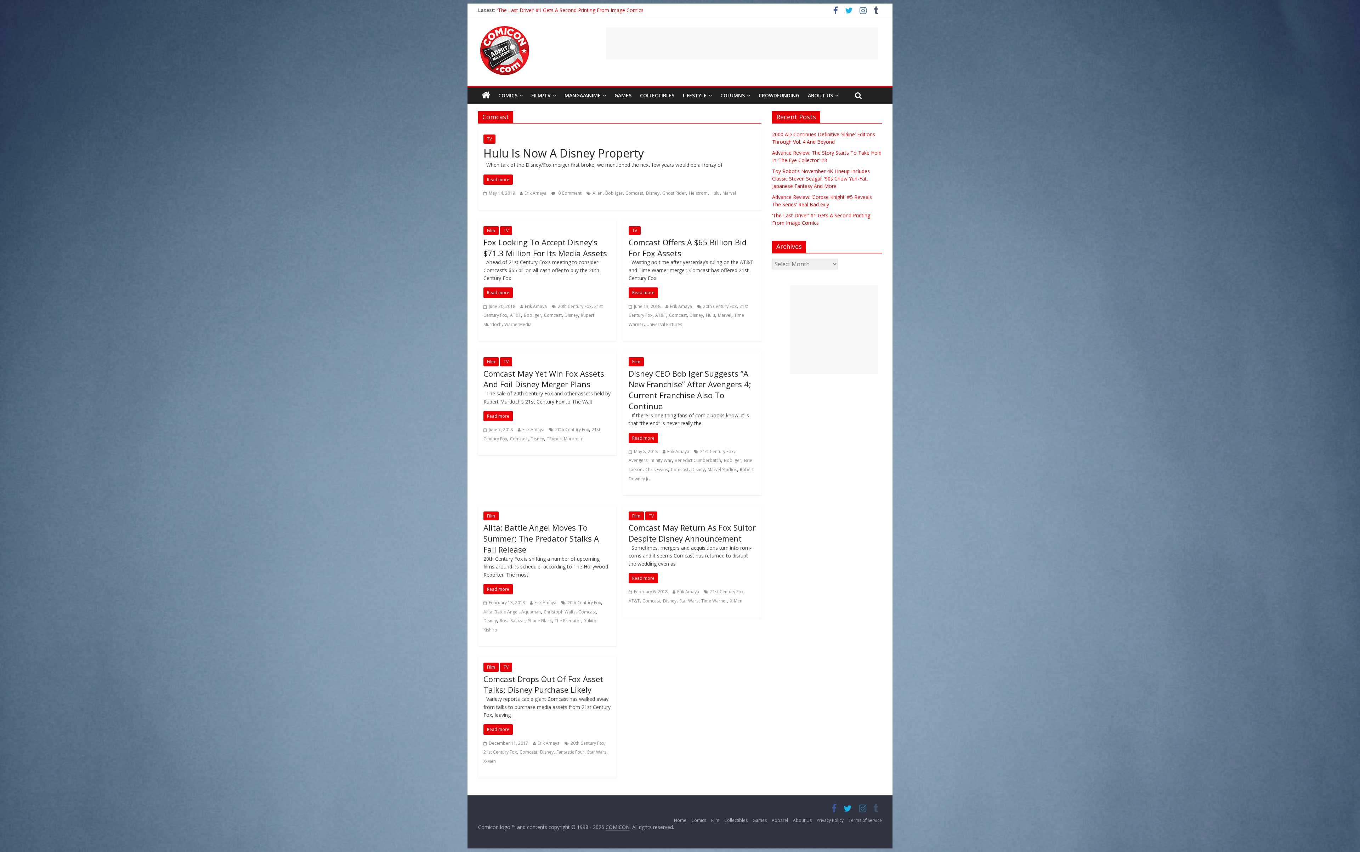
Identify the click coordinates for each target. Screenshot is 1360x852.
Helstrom (698, 193)
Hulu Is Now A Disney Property (563, 153)
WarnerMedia (518, 324)
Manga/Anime (583, 95)
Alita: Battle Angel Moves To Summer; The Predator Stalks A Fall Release (541, 538)
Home (680, 820)
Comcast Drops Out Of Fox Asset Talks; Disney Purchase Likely (543, 684)
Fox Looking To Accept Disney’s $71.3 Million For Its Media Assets (545, 247)
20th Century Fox (574, 306)
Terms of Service (865, 820)
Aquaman (531, 612)
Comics (507, 95)
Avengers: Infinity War (650, 460)
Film (491, 231)
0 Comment (569, 193)
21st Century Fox (716, 451)
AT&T (515, 315)
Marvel (729, 193)
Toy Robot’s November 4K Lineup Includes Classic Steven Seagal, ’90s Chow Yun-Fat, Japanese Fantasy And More (821, 178)
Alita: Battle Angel (500, 612)
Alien (597, 193)
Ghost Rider (674, 193)
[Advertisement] (742, 43)
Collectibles (657, 95)
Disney (652, 193)
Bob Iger (614, 193)
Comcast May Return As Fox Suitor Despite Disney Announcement (692, 533)
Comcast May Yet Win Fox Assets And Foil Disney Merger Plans (543, 379)
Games (622, 95)
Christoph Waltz (560, 612)
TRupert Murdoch (564, 439)
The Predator (568, 621)
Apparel (780, 820)
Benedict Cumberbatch (698, 460)
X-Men (736, 601)
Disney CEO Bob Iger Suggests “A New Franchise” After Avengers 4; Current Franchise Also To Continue (690, 389)
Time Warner (714, 601)
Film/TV (541, 95)
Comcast (634, 193)
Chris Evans (656, 470)
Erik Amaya (535, 193)
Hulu (715, 193)
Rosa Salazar (512, 621)
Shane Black (540, 621)
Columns (732, 95)
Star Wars (688, 601)
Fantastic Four (570, 752)
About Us (820, 95)
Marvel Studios (722, 470)
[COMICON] (504, 28)
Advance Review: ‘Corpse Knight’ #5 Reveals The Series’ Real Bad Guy (576, 10)
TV (489, 139)
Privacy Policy (830, 820)
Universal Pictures (664, 324)
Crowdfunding (779, 95)
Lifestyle (695, 95)
